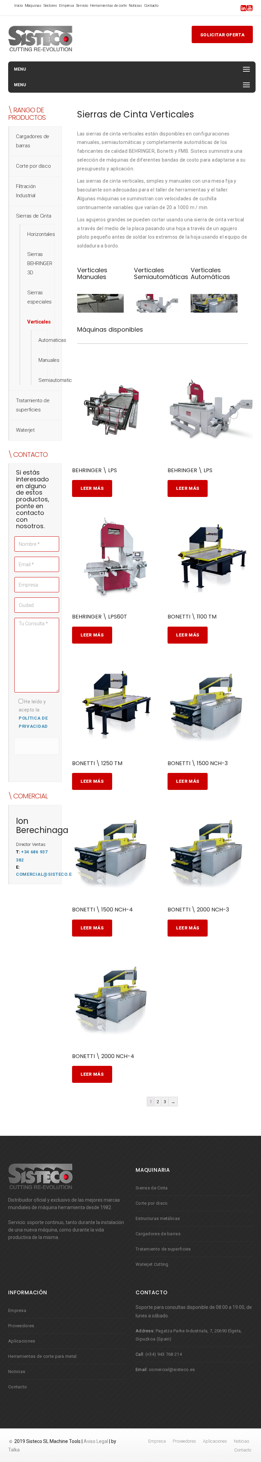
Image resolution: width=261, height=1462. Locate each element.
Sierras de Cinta (33, 216)
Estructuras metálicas (158, 1218)
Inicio (18, 5)
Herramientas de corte (108, 5)
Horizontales (41, 234)
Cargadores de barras (158, 1233)
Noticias (135, 5)
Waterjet (25, 430)
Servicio (82, 5)
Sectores (50, 5)
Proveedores (21, 1325)
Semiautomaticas (57, 380)
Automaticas (52, 340)
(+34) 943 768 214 (163, 1354)
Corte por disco (33, 166)
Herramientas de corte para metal (42, 1356)
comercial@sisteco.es (45, 874)
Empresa (66, 5)
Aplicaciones (21, 1341)
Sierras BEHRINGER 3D (39, 263)
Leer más (92, 488)
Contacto (151, 5)
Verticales (39, 322)
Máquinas (33, 5)
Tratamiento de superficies (163, 1249)
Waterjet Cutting (152, 1264)
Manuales (48, 360)
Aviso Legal (96, 1441)
